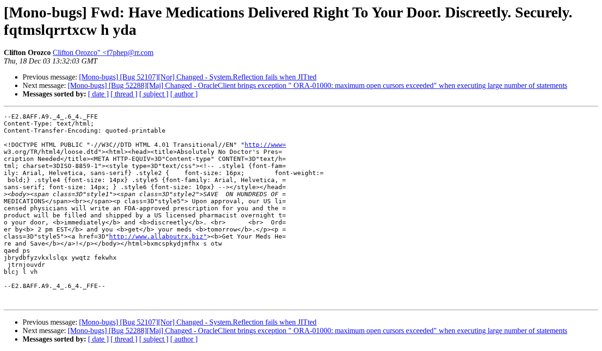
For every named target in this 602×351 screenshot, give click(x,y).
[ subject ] (153, 94)
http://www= (265, 144)
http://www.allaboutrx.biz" (158, 236)
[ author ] (184, 94)
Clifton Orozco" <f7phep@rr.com (103, 52)
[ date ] (98, 94)
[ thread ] (124, 94)
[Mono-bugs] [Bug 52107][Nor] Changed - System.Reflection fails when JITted (198, 77)
